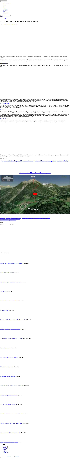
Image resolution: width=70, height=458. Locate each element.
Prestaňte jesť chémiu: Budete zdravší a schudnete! (9, 357)
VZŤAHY (4, 18)
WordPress (17, 456)
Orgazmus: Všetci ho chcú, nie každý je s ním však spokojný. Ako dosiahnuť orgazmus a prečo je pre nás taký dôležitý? (35, 161)
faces (3, 7)
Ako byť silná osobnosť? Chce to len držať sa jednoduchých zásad (11, 385)
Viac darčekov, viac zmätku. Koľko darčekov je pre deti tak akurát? (12, 423)
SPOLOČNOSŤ (5, 448)
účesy (4, 6)
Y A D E (1, 16)
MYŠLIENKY (5, 10)
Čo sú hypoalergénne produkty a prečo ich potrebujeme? (10, 300)
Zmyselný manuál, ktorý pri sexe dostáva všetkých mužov (10, 219)
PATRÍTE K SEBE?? (6, 2)
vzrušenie (48, 218)
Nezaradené (5, 451)
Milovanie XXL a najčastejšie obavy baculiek (8, 220)
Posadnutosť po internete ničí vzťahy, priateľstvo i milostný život (11, 413)
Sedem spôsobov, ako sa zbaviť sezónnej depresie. (9, 442)
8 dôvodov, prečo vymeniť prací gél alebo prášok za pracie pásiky (11, 263)
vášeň (42, 218)
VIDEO (4, 11)
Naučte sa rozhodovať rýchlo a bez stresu (7, 376)
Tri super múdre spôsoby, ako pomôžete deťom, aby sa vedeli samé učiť (12, 338)
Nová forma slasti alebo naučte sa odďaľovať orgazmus (35, 173)
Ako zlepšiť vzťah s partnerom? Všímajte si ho (8, 404)
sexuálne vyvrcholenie (34, 218)
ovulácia (23, 218)
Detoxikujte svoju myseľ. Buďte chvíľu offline (8, 395)
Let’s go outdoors (6, 12)
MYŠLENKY (5, 9)
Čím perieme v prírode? (4, 310)
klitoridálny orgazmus (4, 218)
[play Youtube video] (35, 194)
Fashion (4, 4)
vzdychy (44, 218)
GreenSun (4, 13)
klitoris (9, 218)
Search (12, 224)
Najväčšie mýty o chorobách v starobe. (7, 272)
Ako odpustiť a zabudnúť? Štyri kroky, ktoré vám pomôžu (10, 432)
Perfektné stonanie (3, 109)
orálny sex (16, 218)
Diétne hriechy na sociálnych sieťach (6, 366)
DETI (4, 449)
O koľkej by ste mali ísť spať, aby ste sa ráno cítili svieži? (10, 329)
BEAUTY (4, 450)
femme (4, 3)
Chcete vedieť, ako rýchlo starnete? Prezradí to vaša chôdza (10, 282)
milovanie (12, 218)
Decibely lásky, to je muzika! (4, 103)
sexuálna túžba (27, 218)
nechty (4, 5)
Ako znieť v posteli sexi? (4, 63)
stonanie (39, 218)
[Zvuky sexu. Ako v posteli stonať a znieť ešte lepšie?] (32, 54)
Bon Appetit (5, 8)
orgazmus (19, 218)
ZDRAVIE (4, 446)
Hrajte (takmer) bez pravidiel (5, 118)
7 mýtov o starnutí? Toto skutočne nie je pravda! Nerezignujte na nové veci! (13, 319)
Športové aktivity (3, 291)
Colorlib (9, 456)
